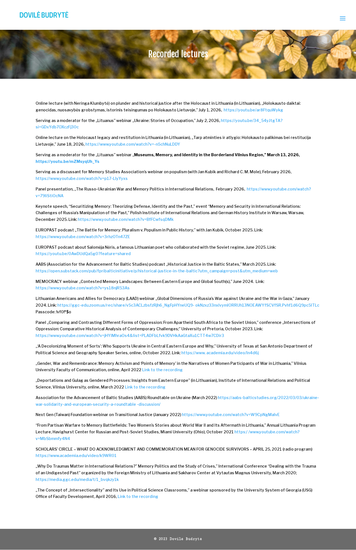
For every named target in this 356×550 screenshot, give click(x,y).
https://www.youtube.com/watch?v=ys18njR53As (83, 287)
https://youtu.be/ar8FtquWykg (253, 109)
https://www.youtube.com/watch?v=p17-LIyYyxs (82, 178)
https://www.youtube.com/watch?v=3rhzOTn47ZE (83, 236)
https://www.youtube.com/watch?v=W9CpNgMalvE (231, 414)
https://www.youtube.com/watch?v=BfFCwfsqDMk (126, 219)
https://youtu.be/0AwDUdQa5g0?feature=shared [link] (83, 253)
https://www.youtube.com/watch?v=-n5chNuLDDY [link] (132, 144)
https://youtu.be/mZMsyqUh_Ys (67, 161)
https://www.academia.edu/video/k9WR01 (76, 455)
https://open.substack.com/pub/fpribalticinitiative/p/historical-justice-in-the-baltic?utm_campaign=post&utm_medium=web (157, 270)
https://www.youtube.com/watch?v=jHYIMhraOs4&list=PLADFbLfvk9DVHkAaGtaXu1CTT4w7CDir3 (130, 335)
